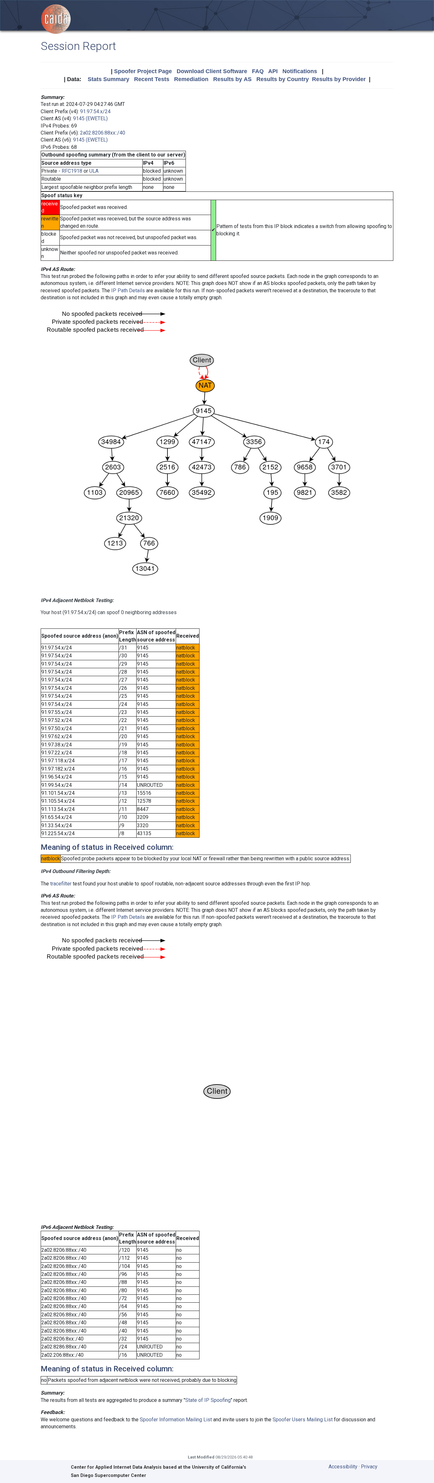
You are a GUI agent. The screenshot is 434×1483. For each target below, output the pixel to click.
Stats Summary (108, 79)
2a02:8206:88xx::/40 (102, 133)
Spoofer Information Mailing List (176, 1420)
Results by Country (282, 79)
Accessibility (343, 1467)
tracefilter (60, 884)
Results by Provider (339, 79)
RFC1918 (72, 171)
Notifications (299, 71)
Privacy (369, 1467)
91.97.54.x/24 (95, 111)
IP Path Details (128, 291)
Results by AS (232, 79)
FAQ (258, 71)
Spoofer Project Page (143, 71)
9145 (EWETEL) (90, 118)
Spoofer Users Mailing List (303, 1420)
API (273, 71)
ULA (93, 171)
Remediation (191, 79)
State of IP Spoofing (208, 1400)
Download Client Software (212, 71)
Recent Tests (151, 79)
